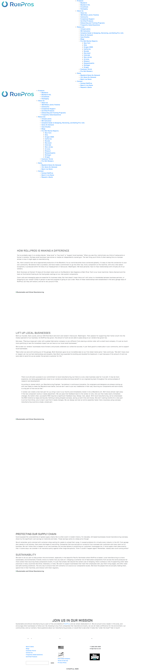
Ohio (85, 45)
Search (52, 662)
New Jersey (88, 57)
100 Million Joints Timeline (89, 15)
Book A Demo (30, 646)
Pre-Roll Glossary (86, 71)
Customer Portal (86, 69)
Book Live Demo (86, 79)
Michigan (87, 65)
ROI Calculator (85, 31)
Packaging (84, 9)
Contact (79, 81)
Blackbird (83, 3)
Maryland (87, 53)
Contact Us (29, 652)
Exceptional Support (87, 19)
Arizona (86, 59)
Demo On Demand (86, 35)
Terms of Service (63, 660)
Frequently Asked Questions (90, 25)
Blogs (82, 39)
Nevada (86, 51)
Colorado (87, 55)
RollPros (67, 624)
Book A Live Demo (86, 85)
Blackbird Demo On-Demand (90, 75)
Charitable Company (64, 658)
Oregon (86, 67)
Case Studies (84, 37)
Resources (80, 27)
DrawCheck (84, 7)
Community (84, 17)
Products (80, 1)
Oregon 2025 (88, 47)
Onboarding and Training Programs (92, 23)
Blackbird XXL (85, 5)
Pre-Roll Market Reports (89, 41)
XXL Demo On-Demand (88, 77)
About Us (80, 11)
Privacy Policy (62, 662)
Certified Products (86, 21)
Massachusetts (89, 63)
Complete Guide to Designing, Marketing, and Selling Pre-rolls (101, 33)
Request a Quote (86, 87)
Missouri (87, 61)
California (87, 49)
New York (87, 43)
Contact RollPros (86, 83)
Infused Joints (85, 29)
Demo (79, 73)
